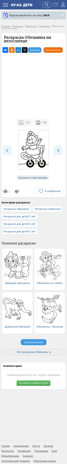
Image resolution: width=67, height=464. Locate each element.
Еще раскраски (33, 342)
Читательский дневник (15, 461)
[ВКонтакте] (5, 50)
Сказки (5, 446)
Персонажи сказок (44, 461)
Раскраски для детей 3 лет (19, 216)
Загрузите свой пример (32, 177)
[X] (25, 50)
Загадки (48, 446)
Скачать (35, 50)
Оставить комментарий (33, 383)
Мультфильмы (10, 456)
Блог (54, 451)
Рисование (24, 451)
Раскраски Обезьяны (16, 209)
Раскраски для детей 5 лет (19, 231)
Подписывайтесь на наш (29, 15)
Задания (28, 456)
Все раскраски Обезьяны (32, 352)
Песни (36, 446)
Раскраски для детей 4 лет (19, 224)
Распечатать (53, 50)
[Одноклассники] (12, 50)
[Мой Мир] (18, 50)
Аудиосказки (21, 446)
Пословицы (41, 451)
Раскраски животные (48, 209)
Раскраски (7, 451)
